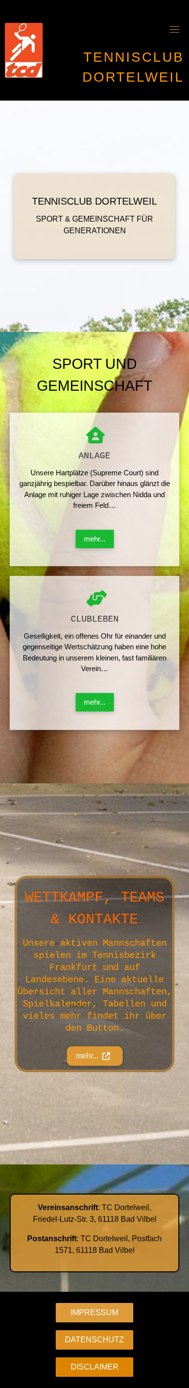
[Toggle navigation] (174, 29)
